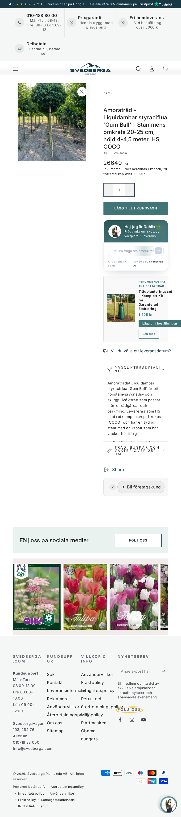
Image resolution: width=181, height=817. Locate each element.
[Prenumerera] (165, 671)
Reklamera (58, 698)
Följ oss (138, 540)
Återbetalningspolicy (68, 714)
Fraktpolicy (92, 682)
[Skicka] (158, 250)
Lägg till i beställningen (159, 323)
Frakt (127, 169)
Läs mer (149, 334)
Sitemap (55, 730)
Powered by (148, 263)
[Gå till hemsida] (90, 69)
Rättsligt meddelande (58, 800)
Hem (106, 92)
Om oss (54, 722)
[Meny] (16, 69)
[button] (138, 69)
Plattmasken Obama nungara (94, 730)
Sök (51, 674)
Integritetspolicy (98, 690)
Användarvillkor (63, 706)
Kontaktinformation (33, 806)
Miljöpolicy (92, 714)
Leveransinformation (68, 690)
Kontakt (55, 682)
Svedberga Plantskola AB (47, 773)
